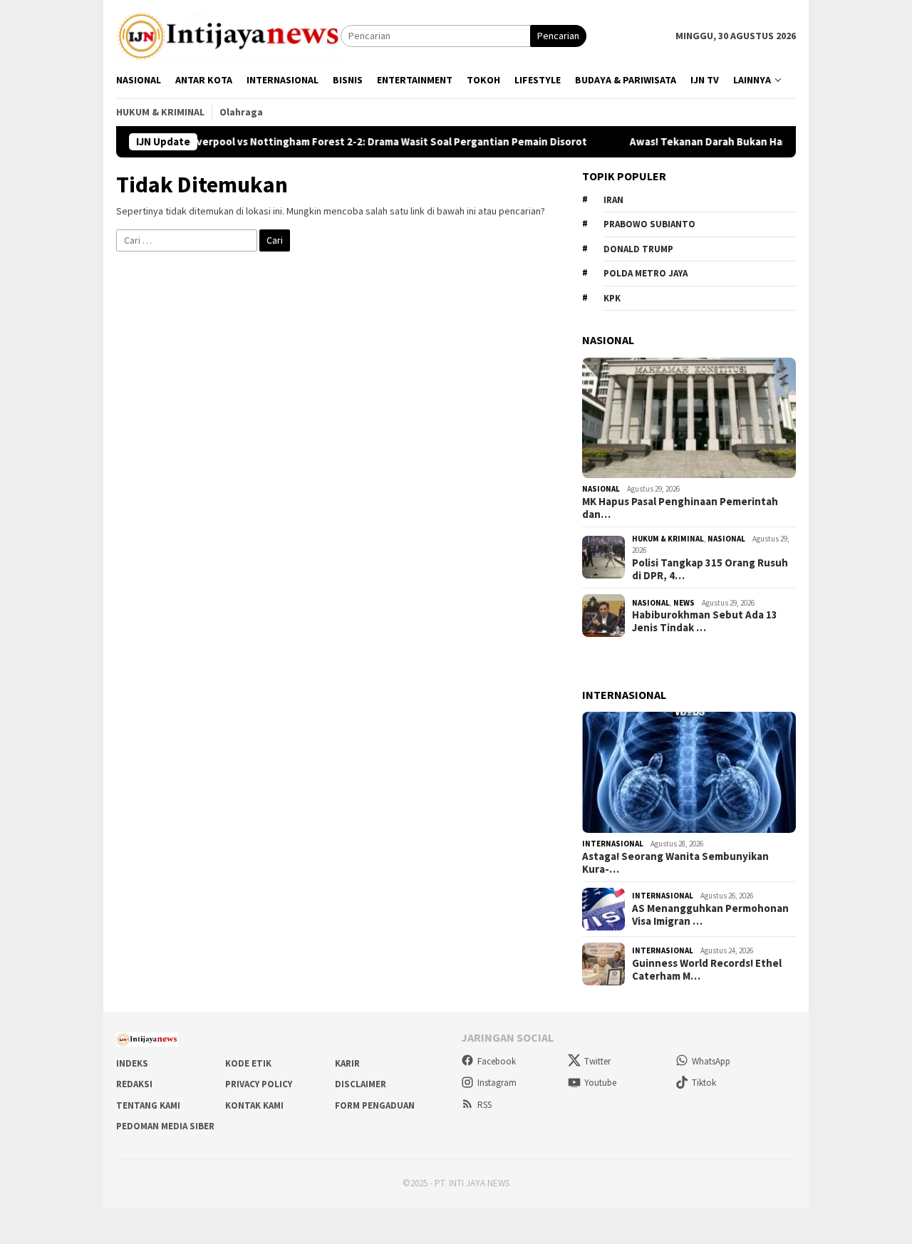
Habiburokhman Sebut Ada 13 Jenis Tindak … (704, 621)
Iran (613, 200)
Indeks (132, 1063)
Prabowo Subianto (649, 224)
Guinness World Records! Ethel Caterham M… (707, 970)
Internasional (612, 844)
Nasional (601, 489)
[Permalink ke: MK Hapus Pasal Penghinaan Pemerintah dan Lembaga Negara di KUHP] (689, 418)
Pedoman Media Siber (165, 1126)
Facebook (496, 1061)
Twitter (597, 1061)
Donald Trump (638, 249)
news (684, 603)
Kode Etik (248, 1063)
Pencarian (558, 35)
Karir (347, 1063)
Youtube (600, 1083)
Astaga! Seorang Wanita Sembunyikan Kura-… (675, 863)
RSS (484, 1105)
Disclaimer (360, 1084)
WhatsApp (711, 1061)
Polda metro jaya (645, 273)
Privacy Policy (258, 1084)
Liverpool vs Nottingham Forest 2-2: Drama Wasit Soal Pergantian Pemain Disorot (361, 141)
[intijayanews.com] (228, 34)
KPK (612, 298)
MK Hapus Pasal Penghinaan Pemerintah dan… (680, 508)
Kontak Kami (254, 1105)
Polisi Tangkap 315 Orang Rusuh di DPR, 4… (710, 569)
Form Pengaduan (375, 1105)
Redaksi (134, 1084)
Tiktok (704, 1083)
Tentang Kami (148, 1105)
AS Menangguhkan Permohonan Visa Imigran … (710, 915)
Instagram (497, 1083)
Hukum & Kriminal (668, 539)
